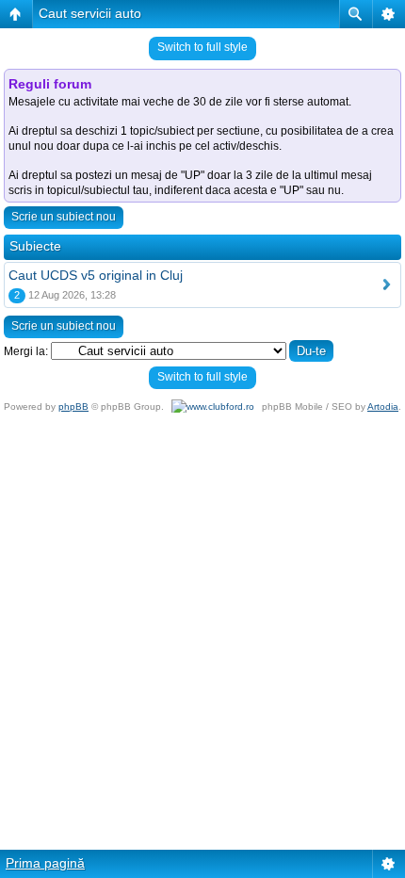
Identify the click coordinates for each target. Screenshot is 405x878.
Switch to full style (202, 47)
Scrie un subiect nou (63, 216)
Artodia (382, 406)
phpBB (73, 406)
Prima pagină (45, 862)
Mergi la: (26, 351)
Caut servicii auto (90, 13)
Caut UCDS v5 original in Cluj (95, 275)
